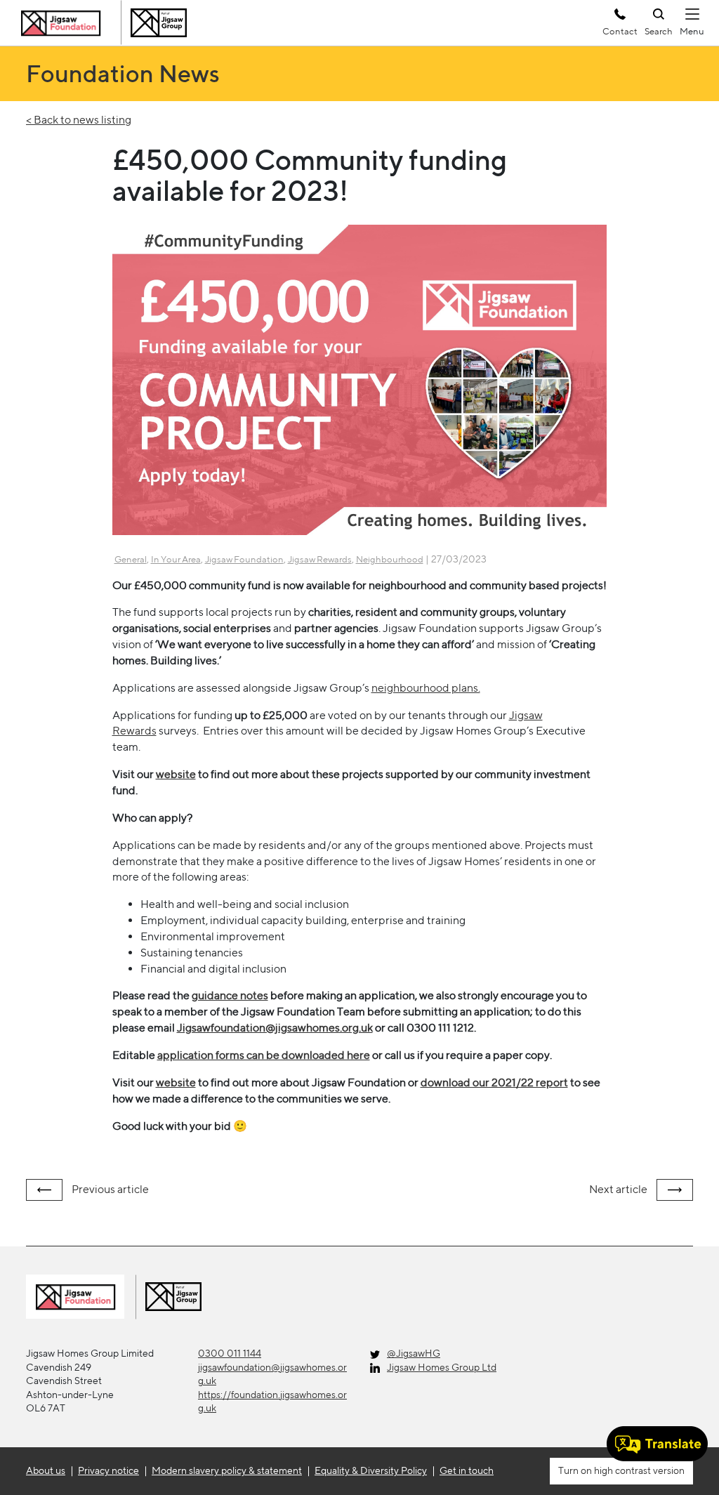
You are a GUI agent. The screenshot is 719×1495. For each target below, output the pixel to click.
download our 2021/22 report (494, 1082)
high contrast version (638, 1470)
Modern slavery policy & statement (227, 1470)
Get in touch (467, 1470)
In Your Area (176, 559)
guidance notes (230, 995)
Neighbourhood (389, 559)
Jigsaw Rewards (320, 559)
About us (45, 1470)
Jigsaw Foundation (244, 559)
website (176, 774)
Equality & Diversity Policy (371, 1470)
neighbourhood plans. (425, 687)
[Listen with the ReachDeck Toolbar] (657, 1443)
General (130, 559)
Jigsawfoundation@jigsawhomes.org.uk (275, 1027)
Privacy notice (108, 1470)
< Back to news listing (78, 119)
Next (618, 1189)
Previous (109, 1189)
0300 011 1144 (229, 1353)
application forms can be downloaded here (263, 1055)
